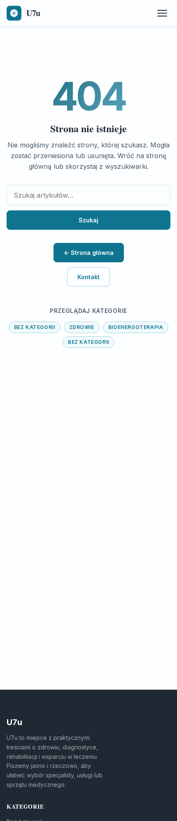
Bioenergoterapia (135, 327)
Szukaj (88, 220)
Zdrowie (81, 327)
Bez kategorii (34, 327)
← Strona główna (89, 252)
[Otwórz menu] (162, 13)
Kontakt (88, 276)
